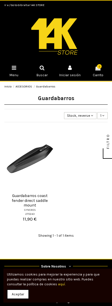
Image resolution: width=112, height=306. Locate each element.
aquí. (61, 284)
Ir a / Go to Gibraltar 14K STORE (24, 5)
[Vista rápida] (29, 189)
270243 (29, 213)
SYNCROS (30, 209)
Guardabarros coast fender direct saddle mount (30, 200)
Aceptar (18, 294)
